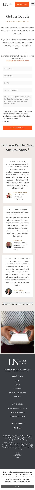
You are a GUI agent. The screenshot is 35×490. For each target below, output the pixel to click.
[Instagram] (17, 428)
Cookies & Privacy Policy (20, 482)
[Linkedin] (15, 428)
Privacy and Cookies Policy (17, 440)
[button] (33, 4)
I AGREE (7, 121)
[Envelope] (20, 428)
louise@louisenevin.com (17, 61)
